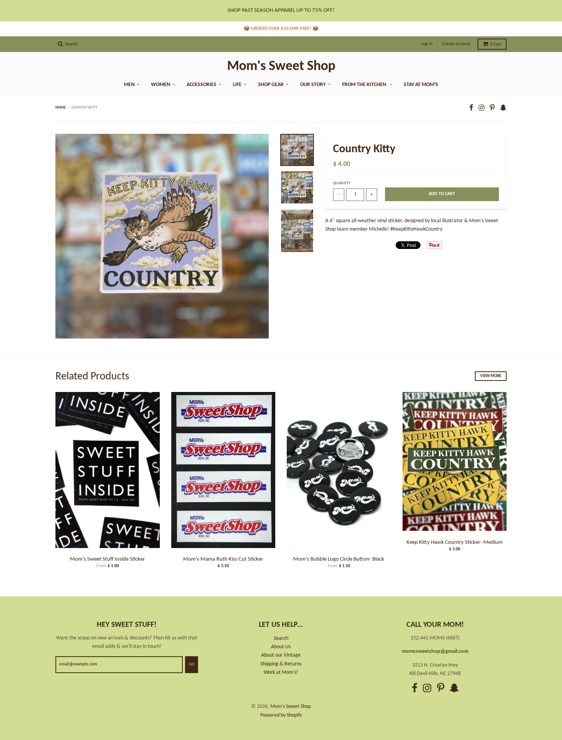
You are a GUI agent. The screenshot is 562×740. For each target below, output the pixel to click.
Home (60, 108)
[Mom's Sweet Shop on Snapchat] (503, 108)
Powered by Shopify (281, 715)
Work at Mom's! (281, 672)
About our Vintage (280, 655)
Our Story (313, 85)
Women (160, 85)
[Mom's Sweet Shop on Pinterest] (492, 108)
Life (237, 85)
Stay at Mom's (421, 85)
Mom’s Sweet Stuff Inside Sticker (107, 559)
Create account (456, 44)
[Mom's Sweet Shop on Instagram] (481, 108)
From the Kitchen (364, 85)
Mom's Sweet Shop (281, 66)
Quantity (341, 183)
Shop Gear (271, 85)
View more (490, 376)
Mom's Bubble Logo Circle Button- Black (338, 559)
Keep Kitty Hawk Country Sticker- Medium (454, 542)
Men (129, 85)
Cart (495, 44)
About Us (281, 647)
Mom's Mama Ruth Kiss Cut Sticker (223, 559)
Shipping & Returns (280, 664)
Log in (426, 44)
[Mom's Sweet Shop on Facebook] (471, 108)
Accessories (201, 85)
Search (281, 638)
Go (191, 664)
